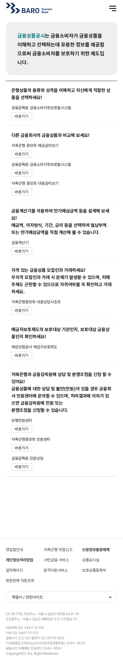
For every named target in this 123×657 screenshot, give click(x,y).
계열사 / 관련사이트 (27, 597)
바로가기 (21, 116)
